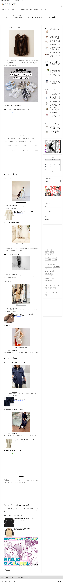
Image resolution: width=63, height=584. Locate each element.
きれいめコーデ (48, 257)
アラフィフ (54, 259)
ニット (51, 271)
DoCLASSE (54, 250)
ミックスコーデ (48, 280)
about (2, 577)
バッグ (13, 15)
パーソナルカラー (49, 273)
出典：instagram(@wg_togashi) (21, 388)
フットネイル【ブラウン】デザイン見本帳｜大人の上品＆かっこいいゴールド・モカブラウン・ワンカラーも (52, 48)
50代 (49, 250)
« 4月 (52, 171)
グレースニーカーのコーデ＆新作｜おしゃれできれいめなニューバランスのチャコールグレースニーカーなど (52, 133)
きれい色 (55, 257)
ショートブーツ (53, 264)
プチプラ (47, 278)
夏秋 (48, 287)
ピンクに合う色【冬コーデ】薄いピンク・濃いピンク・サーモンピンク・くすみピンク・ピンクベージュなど (52, 115)
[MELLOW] (9, 4)
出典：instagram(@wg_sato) (21, 201)
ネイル (9, 9)
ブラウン (56, 275)
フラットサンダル (49, 275)
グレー (53, 261)
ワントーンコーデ (49, 285)
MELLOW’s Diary (42, 9)
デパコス (47, 271)
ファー (7, 569)
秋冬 (9, 569)
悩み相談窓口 (20, 577)
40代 (46, 250)
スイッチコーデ (56, 266)
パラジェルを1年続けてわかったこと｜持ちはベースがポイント (55, 31)
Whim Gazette (14, 205)
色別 (49, 292)
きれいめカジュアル (49, 254)
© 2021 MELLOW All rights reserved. (9, 581)
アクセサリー (48, 259)
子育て (30, 9)
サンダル (47, 264)
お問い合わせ (13, 577)
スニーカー (52, 268)
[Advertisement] (21, 162)
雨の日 (57, 292)
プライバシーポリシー (28, 577)
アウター (10, 15)
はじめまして (7, 577)
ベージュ (52, 278)
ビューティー (14, 9)
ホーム (5, 15)
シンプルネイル (48, 266)
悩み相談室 (35, 9)
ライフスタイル (22, 9)
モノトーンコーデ (49, 282)
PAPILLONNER (21, 135)
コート (57, 261)
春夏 (54, 287)
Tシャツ (46, 252)
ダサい (57, 268)
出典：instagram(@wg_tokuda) (21, 271)
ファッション (4, 9)
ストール (47, 268)
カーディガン (48, 261)
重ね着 (53, 292)
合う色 (57, 285)
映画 (27, 9)
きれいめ (52, 252)
